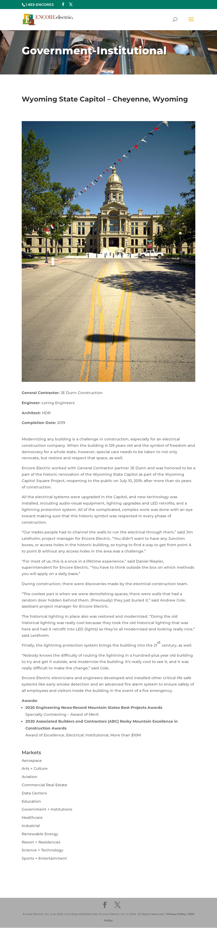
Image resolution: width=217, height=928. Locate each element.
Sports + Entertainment (44, 858)
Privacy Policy (176, 914)
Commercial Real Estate (44, 785)
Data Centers (34, 793)
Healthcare (32, 817)
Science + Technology (42, 850)
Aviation (29, 776)
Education (31, 801)
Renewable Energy (40, 834)
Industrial (31, 825)
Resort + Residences (41, 842)
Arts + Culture (35, 768)
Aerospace (32, 760)
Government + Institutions (47, 809)
